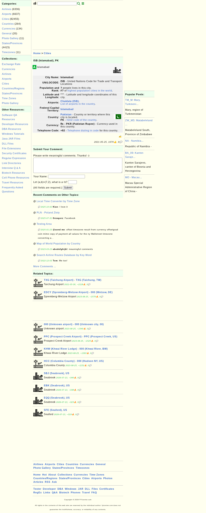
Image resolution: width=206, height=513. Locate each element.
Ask (54, 482)
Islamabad (67, 109)
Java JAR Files (11, 138)
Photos (108, 478)
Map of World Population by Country (58, 243)
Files (95, 489)
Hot (44, 474)
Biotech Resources (13, 173)
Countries (8, 24)
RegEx (37, 492)
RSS (47, 482)
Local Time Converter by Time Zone (58, 201)
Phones (76, 492)
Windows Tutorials (13, 134)
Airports (6, 14)
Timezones (8, 52)
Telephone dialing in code (83, 130)
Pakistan (66, 114)
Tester (37, 489)
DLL (87, 489)
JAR (80, 489)
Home (37, 53)
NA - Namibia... (134, 141)
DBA (60, 489)
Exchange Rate (11, 64)
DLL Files (8, 143)
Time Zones (9, 98)
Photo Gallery (10, 38)
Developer (49, 489)
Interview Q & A (11, 168)
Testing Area (44, 224)
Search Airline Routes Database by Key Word (64, 255)
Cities (5, 19)
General (7, 33)
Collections (65, 474)
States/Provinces (12, 43)
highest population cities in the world (89, 90)
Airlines (6, 9)
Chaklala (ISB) (69, 101)
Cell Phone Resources (15, 177)
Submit (68, 187)
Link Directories (11, 163)
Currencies (8, 28)
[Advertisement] (16, 239)
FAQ (94, 492)
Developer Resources (15, 124)
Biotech (64, 492)
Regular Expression (14, 158)
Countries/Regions (13, 88)
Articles (38, 482)
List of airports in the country (77, 104)
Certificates (106, 489)
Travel (86, 492)
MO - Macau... (133, 177)
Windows (70, 489)
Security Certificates (14, 153)
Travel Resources (12, 182)
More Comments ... (44, 266)
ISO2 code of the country (81, 120)
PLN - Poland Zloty (48, 212)
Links (46, 492)
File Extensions (11, 148)
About (52, 474)
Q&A (55, 492)
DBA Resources (11, 129)
